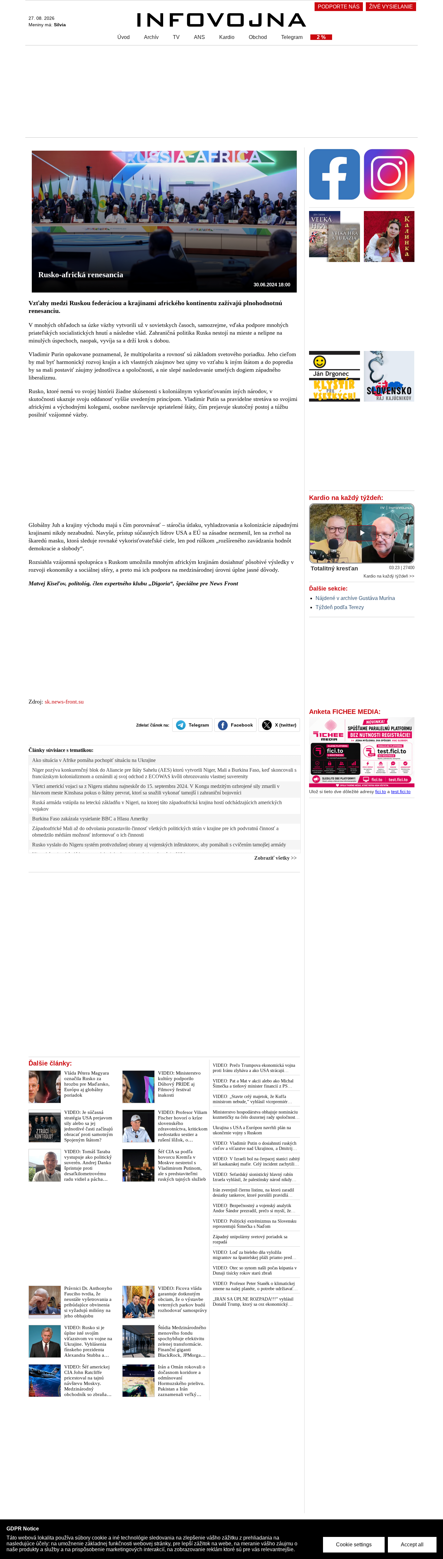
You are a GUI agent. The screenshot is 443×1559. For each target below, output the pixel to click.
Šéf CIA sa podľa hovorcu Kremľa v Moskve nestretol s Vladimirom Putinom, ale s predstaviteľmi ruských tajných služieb (182, 1165)
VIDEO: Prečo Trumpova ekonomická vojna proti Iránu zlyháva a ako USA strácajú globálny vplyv (254, 1068)
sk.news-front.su (64, 701)
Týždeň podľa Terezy (340, 607)
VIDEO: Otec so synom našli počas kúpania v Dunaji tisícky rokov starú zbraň (255, 1271)
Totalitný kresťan (334, 568)
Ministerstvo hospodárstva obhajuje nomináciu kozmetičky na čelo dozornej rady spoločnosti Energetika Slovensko (255, 1115)
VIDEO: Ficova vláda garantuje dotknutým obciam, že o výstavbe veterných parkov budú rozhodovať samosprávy (182, 1299)
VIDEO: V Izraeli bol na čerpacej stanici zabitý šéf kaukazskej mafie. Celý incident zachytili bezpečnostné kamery (256, 1161)
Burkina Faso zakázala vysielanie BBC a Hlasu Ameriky (90, 818)
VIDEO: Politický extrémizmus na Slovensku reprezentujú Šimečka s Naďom (254, 1224)
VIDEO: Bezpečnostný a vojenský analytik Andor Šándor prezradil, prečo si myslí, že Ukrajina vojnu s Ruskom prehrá (252, 1208)
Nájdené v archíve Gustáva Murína (355, 598)
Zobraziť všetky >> (275, 858)
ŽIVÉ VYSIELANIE (391, 6)
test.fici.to (401, 791)
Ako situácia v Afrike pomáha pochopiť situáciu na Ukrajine (94, 760)
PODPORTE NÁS (339, 6)
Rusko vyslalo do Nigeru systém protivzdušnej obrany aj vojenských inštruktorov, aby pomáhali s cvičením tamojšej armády (159, 844)
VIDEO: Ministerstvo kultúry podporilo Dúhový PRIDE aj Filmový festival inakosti (179, 1084)
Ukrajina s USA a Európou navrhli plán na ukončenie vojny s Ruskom (252, 1130)
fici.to (380, 791)
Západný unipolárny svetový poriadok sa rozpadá (250, 1239)
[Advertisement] (219, 90)
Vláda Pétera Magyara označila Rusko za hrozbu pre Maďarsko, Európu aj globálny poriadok (87, 1084)
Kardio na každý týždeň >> (389, 576)
